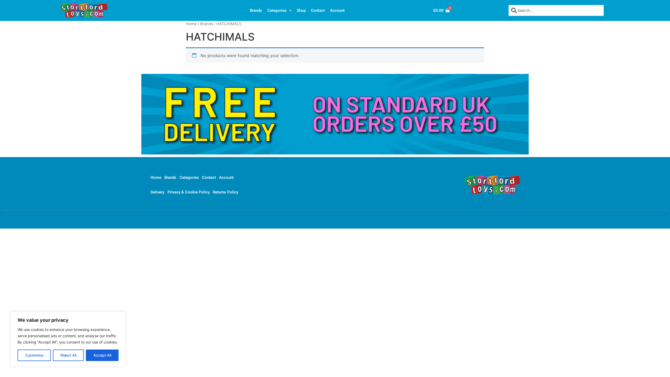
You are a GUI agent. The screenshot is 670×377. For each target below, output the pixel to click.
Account (337, 10)
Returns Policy (225, 192)
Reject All (68, 355)
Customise (34, 355)
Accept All (102, 355)
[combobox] (556, 10)
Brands (256, 10)
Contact (318, 10)
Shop (301, 10)
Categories (277, 10)
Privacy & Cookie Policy (189, 192)
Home (191, 23)
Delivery (157, 192)
